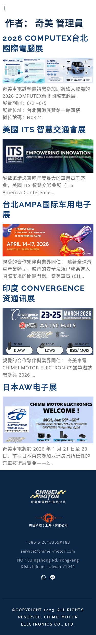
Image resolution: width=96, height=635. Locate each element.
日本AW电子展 (30, 387)
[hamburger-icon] (85, 8)
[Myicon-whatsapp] (43, 577)
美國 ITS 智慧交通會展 (44, 129)
